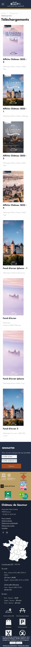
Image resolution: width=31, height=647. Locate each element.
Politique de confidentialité (10, 645)
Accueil (3, 13)
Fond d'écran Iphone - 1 (15, 268)
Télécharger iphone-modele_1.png (13, 383)
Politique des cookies (23, 645)
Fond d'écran (9, 318)
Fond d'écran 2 (10, 429)
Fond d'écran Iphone (13, 379)
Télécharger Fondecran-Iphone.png (14, 273)
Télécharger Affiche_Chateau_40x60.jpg (15, 116)
